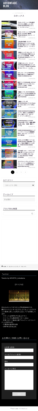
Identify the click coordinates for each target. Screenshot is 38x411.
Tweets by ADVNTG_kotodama (13, 278)
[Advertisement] (19, 240)
